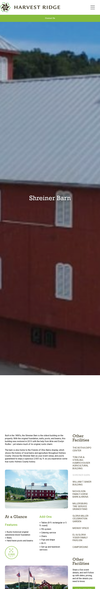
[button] (92, 7)
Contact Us (50, 18)
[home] (44, 7)
